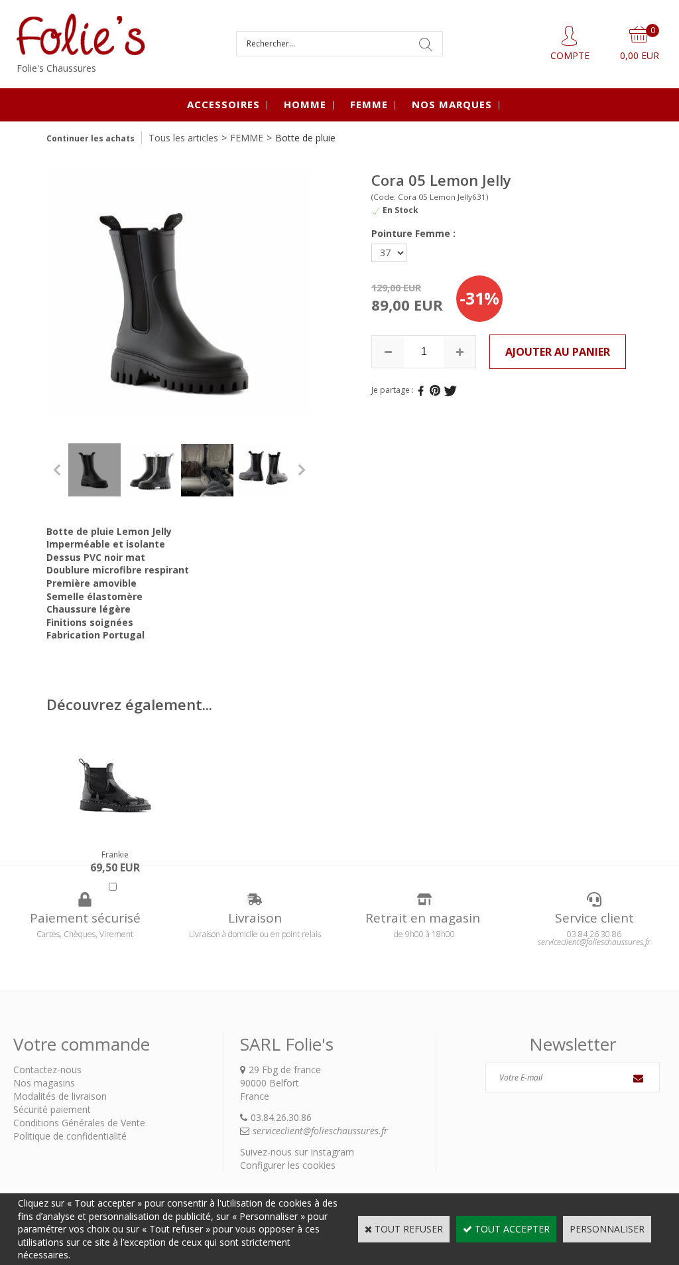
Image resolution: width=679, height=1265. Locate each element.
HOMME (305, 104)
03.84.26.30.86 (281, 1117)
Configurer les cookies (288, 1165)
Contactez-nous (47, 1069)
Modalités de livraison (60, 1096)
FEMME (369, 104)
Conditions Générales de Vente (79, 1122)
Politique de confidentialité (70, 1136)
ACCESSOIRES (223, 104)
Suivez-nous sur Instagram (297, 1152)
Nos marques (452, 104)
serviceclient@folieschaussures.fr (320, 1130)
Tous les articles (183, 137)
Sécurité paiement (52, 1109)
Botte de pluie (305, 137)
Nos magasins (44, 1083)
